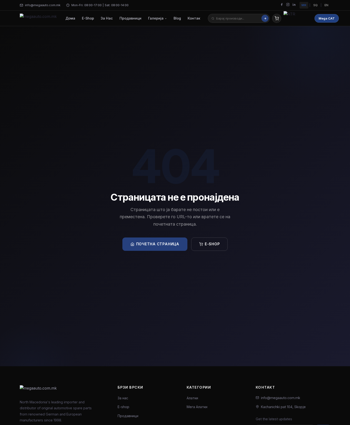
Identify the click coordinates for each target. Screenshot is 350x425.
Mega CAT (327, 18)
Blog (177, 18)
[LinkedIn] (294, 5)
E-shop (212, 244)
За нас (123, 398)
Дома (70, 18)
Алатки (192, 398)
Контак (194, 18)
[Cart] (276, 18)
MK (303, 5)
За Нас (107, 18)
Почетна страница (157, 244)
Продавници (130, 18)
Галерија (156, 18)
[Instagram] (288, 5)
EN (326, 5)
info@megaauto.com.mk (42, 5)
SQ (315, 5)
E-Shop (88, 18)
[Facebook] (281, 5)
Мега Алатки (197, 407)
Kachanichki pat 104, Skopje (283, 407)
